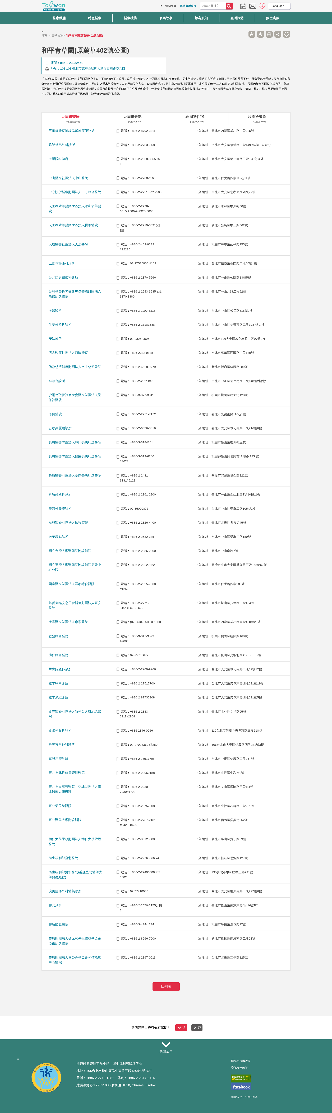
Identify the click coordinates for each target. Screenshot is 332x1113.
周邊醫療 (72, 117)
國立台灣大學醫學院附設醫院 (70, 551)
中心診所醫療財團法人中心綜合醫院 (75, 192)
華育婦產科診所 (60, 669)
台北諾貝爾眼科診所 (63, 277)
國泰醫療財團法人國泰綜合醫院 (72, 584)
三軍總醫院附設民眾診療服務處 (72, 131)
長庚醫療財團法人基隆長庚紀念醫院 (75, 475)
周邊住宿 (196, 117)
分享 (277, 34)
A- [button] (251, 34)
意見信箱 (252, 6)
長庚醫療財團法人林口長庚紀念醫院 (75, 442)
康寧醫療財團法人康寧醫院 (68, 622)
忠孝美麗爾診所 (60, 428)
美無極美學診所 (60, 508)
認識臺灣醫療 (188, 5)
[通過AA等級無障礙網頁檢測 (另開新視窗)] (241, 1078)
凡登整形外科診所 (62, 145)
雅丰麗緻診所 (58, 697)
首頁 (44, 35)
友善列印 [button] (269, 34)
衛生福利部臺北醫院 (63, 858)
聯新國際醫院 (58, 924)
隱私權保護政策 (241, 1061)
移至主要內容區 (9, 5)
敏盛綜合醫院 (58, 636)
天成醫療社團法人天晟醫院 (68, 244)
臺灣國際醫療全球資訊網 (53, 7)
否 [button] (199, 1027)
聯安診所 (55, 905)
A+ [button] (260, 34)
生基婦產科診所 (60, 324)
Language (278, 5)
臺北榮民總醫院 (60, 806)
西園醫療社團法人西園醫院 (68, 352)
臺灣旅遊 (57, 35)
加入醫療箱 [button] (286, 34)
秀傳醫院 (55, 414)
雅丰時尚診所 (58, 683)
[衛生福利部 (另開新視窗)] (46, 1091)
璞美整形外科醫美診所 (65, 891)
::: (161, 5)
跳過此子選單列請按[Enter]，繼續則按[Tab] (243, 34)
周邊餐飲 (259, 117)
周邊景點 (134, 117)
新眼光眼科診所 (60, 730)
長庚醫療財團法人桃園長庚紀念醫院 (75, 456)
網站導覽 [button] (166, 1044)
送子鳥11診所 (58, 536)
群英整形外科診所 (62, 744)
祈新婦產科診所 (60, 494)
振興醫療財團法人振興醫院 (68, 522)
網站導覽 (170, 5)
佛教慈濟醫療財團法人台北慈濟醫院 (75, 367)
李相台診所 (57, 381)
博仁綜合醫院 (58, 655)
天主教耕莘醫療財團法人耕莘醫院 (73, 225)
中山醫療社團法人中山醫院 (68, 178)
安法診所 (55, 339)
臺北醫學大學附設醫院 (65, 820)
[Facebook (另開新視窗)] (241, 1086)
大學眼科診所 (58, 159)
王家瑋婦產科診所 (62, 263)
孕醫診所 (55, 310)
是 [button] (183, 1027)
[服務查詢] (242, 6)
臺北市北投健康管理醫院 (67, 773)
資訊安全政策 (239, 1068)
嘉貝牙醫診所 (58, 758)
